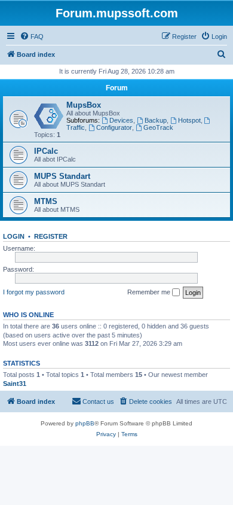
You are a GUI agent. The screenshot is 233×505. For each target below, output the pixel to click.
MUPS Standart (62, 176)
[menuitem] (32, 36)
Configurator (114, 127)
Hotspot (189, 120)
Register (51, 236)
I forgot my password (34, 292)
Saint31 (14, 383)
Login (13, 236)
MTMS (45, 201)
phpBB (84, 423)
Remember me (149, 292)
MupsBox (83, 105)
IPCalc (46, 151)
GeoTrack (158, 127)
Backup (156, 120)
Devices (121, 120)
